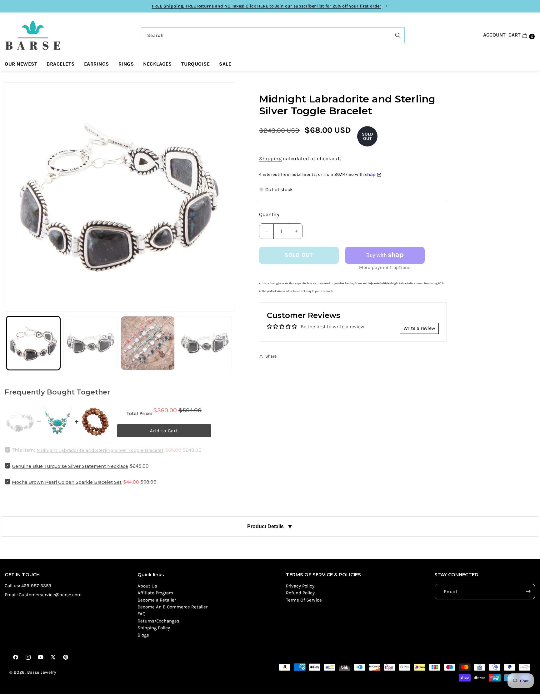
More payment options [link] (385, 267)
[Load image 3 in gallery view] (148, 343)
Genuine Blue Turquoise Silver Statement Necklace (70, 466)
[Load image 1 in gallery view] (33, 343)
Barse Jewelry (42, 672)
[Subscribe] (528, 591)
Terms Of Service (304, 600)
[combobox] (273, 35)
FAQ (142, 614)
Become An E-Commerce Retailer (173, 607)
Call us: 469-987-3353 (28, 585)
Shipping (270, 158)
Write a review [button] (419, 328)
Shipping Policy (154, 628)
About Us (147, 586)
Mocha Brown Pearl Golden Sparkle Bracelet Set (67, 482)
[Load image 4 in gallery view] (205, 343)
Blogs (143, 635)
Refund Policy (300, 593)
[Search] (398, 35)
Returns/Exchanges (158, 621)
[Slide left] (15, 197)
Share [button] (271, 356)
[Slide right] (223, 197)
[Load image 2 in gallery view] (90, 343)
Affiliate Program (155, 593)
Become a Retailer (157, 600)
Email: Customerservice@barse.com (43, 594)
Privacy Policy (300, 586)
